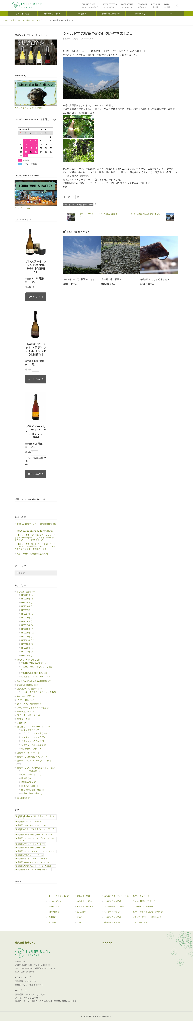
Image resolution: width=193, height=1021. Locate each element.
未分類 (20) (22, 723)
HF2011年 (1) (27, 610)
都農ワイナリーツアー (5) (28, 753)
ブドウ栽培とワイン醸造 (114, 906)
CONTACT (142, 5)
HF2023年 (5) (27, 648)
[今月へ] (45, 129)
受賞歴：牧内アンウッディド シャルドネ (33, 862)
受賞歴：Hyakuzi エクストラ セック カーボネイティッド (36, 817)
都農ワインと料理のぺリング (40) (32, 757)
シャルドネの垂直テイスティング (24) (38, 692)
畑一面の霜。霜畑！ (111, 279)
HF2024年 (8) (27, 652)
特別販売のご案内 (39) (31, 748)
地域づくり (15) (24, 719)
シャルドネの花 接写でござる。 (80, 279)
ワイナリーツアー (140, 922)
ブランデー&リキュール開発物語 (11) (33, 708)
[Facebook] (64, 197)
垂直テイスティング (112, 922)
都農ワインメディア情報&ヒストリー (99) (36, 768)
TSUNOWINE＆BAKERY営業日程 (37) (34, 681)
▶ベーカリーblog (22, 208)
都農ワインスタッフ (72, 39)
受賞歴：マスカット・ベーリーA (30, 855)
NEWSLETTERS (109, 5)
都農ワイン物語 (83, 896)
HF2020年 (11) (27, 636)
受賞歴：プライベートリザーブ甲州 (31, 848)
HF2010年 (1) (27, 606)
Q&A (79, 922)
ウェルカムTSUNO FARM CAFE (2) (37, 676)
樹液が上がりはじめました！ (155, 279)
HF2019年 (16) (27, 633)
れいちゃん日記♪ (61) (26, 696)
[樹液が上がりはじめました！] (159, 255)
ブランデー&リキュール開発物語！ (147, 917)
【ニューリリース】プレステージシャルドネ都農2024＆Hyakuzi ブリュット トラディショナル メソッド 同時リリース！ (35, 537)
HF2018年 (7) (27, 629)
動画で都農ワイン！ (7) (31, 774)
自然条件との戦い (84, 901)
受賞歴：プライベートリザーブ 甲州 (31, 844)
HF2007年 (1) (27, 595)
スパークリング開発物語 (143, 906)
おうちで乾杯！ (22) (30, 730)
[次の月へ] (50, 129)
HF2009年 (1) (27, 602)
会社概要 (52, 917)
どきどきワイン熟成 (112, 901)
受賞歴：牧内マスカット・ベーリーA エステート (36, 866)
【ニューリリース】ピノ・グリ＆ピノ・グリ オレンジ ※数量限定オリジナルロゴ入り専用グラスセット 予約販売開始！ (35, 546)
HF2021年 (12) (27, 640)
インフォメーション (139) (33, 737)
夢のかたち (81, 917)
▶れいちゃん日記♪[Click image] (29, 108)
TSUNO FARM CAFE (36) (28, 660)
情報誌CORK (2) (28, 782)
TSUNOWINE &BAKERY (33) (34, 673)
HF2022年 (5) (27, 644)
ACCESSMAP (127, 5)
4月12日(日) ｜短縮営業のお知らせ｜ (33, 553)
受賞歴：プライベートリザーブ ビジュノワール (36, 835)
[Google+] (74, 197)
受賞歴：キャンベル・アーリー (30, 822)
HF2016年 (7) (27, 621)
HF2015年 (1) (27, 618)
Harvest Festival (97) (26, 592)
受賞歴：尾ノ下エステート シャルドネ (32, 859)
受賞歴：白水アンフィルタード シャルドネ (34, 870)
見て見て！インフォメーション (117, 896)
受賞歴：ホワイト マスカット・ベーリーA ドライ (37, 851)
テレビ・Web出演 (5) (30, 771)
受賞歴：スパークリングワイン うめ (31, 825)
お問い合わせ (53, 912)
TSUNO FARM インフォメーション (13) (36, 668)
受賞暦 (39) (26, 778)
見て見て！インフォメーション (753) (33, 726)
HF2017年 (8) (27, 625)
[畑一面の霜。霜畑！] (120, 255)
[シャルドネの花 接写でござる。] (82, 255)
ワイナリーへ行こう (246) (28, 715)
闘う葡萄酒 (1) (23, 798)
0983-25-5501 (27, 968)
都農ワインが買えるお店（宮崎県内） (148, 912)
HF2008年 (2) (27, 599)
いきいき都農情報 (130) (27, 685)
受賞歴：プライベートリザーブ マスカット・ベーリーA (36, 839)
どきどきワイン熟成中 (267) (29, 689)
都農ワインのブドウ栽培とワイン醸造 (78, 205)
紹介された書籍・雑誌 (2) (32, 790)
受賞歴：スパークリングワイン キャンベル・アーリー (36, 830)
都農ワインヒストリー (142, 896)
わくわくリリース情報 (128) (34, 733)
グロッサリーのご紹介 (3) (32, 741)
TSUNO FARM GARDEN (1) (33, 663)
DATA (167, 5)
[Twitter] (69, 197)
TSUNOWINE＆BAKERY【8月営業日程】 (35, 531)
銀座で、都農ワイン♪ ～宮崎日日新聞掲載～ (35, 525)
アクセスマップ (54, 906)
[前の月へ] (40, 129)
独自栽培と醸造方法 (85, 906)
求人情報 (52, 922)
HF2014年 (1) (27, 614)
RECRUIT (155, 5)
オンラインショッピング (58, 896)
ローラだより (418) (25, 711)
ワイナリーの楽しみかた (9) (33, 745)
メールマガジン (54, 901)
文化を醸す (81, 912)
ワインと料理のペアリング (144, 901)
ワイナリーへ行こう (112, 912)
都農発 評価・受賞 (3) (31, 793)
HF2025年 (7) (27, 655)
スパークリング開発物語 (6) (29, 704)
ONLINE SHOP (90, 5)
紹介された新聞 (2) (29, 786)
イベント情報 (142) (25, 700)
